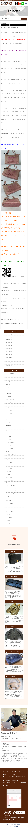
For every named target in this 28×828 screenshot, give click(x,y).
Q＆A (15, 782)
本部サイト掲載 (9, 462)
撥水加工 (7, 407)
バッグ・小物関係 (11, 493)
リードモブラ (8, 439)
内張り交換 (8, 422)
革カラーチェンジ (22, 25)
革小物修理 (8, 514)
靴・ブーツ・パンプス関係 (12, 491)
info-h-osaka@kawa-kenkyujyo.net (11, 319)
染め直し (3, 25)
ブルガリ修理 (8, 430)
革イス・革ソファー (9, 776)
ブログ (11, 25)
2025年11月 (8, 360)
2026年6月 (8, 339)
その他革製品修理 (9, 480)
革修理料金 (7, 780)
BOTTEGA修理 (9, 468)
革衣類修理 (8, 520)
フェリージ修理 (9, 410)
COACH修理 (8, 393)
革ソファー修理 (9, 508)
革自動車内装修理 (9, 517)
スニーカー (8, 387)
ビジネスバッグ (9, 413)
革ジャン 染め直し (10, 373)
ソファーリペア (9, 445)
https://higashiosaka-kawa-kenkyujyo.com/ (13, 323)
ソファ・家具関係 (11, 485)
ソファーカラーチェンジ (11, 442)
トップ (6, 771)
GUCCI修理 (8, 378)
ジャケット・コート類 (11, 488)
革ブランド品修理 (9, 511)
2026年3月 (8, 348)
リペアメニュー (10, 465)
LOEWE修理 (8, 396)
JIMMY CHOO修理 (10, 399)
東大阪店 (7, 25)
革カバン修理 (15, 25)
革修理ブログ (23, 782)
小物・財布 (13, 771)
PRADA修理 (8, 402)
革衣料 (14, 774)
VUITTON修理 (9, 477)
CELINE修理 (8, 425)
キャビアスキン (9, 390)
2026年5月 (8, 342)
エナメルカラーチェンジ (11, 454)
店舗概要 (6, 785)
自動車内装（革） (21, 776)
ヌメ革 (7, 376)
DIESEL (7, 428)
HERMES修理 (8, 474)
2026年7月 (8, 336)
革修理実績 (15, 780)
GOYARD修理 (8, 384)
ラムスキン (8, 416)
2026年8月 (8, 334)
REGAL (7, 451)
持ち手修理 (8, 381)
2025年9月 (8, 365)
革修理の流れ (7, 782)
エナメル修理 (8, 456)
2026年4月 (8, 345)
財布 (8, 496)
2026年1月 (8, 354)
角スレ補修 (8, 433)
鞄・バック (22, 771)
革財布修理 (8, 523)
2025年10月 (8, 362)
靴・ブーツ (7, 774)
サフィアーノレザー (10, 404)
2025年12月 (8, 357)
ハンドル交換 (8, 436)
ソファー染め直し (9, 448)
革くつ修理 (8, 506)
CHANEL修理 (8, 471)
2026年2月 (8, 351)
